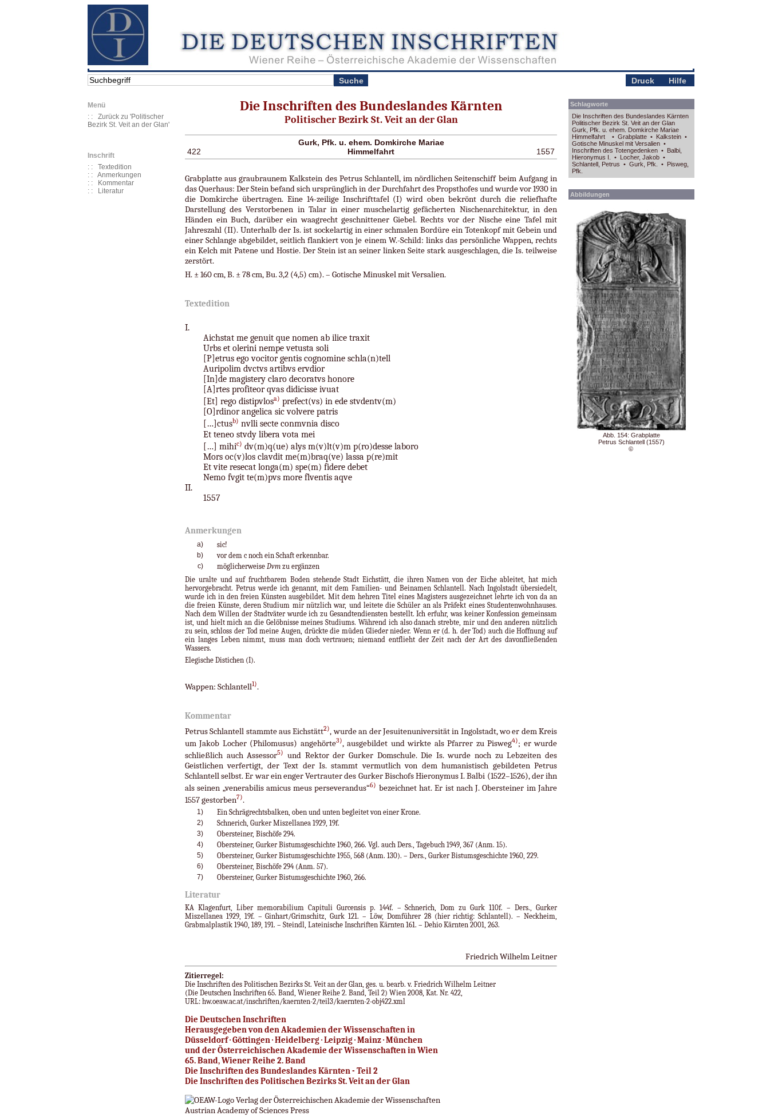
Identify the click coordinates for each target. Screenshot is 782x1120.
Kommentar (116, 183)
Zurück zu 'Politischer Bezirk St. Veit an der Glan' (128, 121)
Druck (643, 80)
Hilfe (677, 80)
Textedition (115, 167)
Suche (351, 80)
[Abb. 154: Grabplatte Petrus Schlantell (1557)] (631, 429)
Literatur (111, 191)
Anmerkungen (119, 175)
